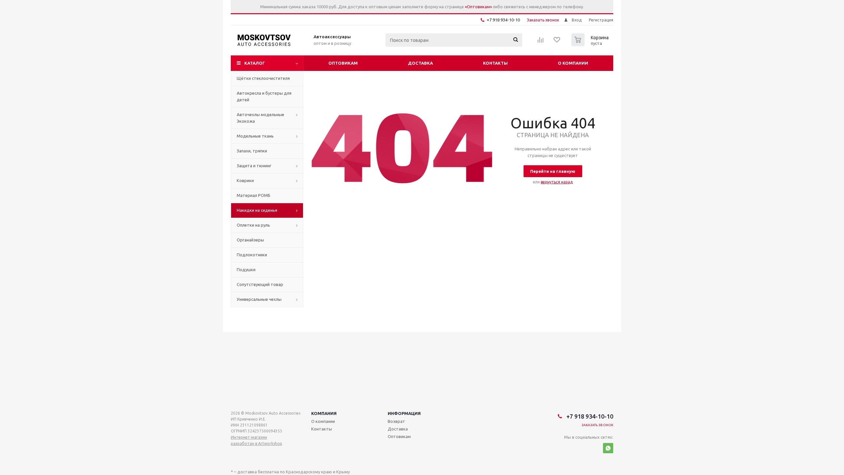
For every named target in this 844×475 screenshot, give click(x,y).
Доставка (420, 63)
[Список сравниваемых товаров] (541, 42)
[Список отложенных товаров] (557, 42)
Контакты (495, 63)
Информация (404, 413)
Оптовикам (343, 63)
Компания (324, 413)
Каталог (254, 63)
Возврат (396, 421)
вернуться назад (557, 182)
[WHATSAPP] (608, 448)
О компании (573, 63)
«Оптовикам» (478, 6)
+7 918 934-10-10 (503, 19)
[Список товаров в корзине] (591, 44)
